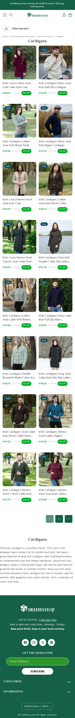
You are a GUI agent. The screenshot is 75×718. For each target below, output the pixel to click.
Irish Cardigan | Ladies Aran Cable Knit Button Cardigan (17, 318)
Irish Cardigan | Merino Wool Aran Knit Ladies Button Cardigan (53, 492)
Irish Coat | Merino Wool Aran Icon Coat (17, 201)
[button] (5, 15)
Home (5, 36)
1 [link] (49, 519)
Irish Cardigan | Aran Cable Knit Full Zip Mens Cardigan (55, 318)
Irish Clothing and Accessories (22, 36)
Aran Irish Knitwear (45, 36)
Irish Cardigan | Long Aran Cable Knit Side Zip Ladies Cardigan (55, 376)
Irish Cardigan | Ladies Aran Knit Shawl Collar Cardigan (52, 201)
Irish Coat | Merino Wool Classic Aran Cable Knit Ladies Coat (17, 259)
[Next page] (68, 519)
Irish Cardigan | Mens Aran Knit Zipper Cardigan (55, 143)
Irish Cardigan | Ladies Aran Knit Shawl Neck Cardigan (16, 143)
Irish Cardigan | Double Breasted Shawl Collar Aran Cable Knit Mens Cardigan (19, 376)
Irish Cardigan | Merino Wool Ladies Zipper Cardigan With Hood (53, 434)
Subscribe (37, 671)
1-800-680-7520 (48, 620)
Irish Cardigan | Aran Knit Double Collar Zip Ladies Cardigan (54, 259)
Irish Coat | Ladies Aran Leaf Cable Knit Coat (17, 85)
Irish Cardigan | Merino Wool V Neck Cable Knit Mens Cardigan (17, 492)
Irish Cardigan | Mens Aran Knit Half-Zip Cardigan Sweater (55, 85)
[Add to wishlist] (33, 50)
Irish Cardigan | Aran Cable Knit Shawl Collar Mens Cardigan (19, 434)
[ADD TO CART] (33, 63)
